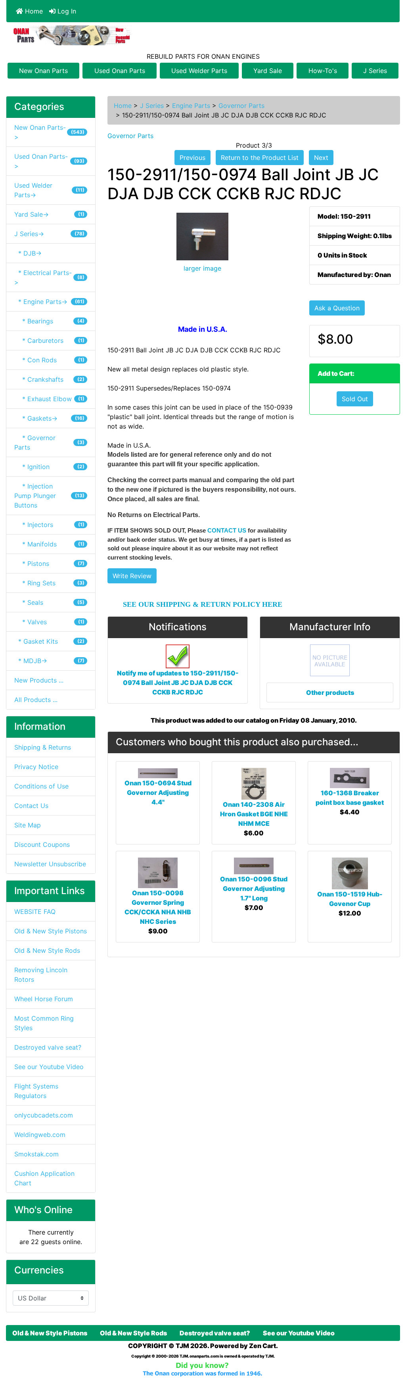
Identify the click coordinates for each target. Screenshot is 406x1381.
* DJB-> (28, 253)
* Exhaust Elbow (49, 399)
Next (321, 158)
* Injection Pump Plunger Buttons (49, 495)
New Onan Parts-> (49, 132)
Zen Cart (262, 1346)
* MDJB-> (49, 661)
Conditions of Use (41, 786)
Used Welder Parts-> (49, 190)
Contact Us (31, 806)
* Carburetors (49, 340)
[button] (391, 1341)
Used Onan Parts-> (49, 161)
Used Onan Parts (119, 71)
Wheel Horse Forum (43, 999)
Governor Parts (241, 106)
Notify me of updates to (178, 682)
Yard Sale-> (49, 214)
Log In (66, 11)
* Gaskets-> (49, 418)
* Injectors (49, 525)
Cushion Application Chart (44, 1178)
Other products (330, 692)
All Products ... (35, 700)
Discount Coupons (42, 844)
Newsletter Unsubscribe (50, 864)
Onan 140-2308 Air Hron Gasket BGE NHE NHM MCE (254, 813)
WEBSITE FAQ (35, 912)
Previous (192, 158)
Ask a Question (337, 308)
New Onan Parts (43, 71)
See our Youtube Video (49, 1067)
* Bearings (49, 321)
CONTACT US (226, 530)
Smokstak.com (36, 1154)
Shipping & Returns (42, 747)
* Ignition (49, 467)
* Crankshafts (49, 379)
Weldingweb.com (39, 1135)
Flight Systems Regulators (36, 1091)
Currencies (39, 1270)
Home (33, 11)
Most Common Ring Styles (44, 1023)
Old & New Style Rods (47, 950)
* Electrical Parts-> (49, 277)
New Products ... (38, 680)
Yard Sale (267, 71)
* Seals (49, 602)
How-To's (322, 71)
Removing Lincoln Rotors (40, 974)
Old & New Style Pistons (50, 931)
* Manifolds (49, 544)
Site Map (27, 825)
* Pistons (49, 563)
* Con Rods (49, 360)
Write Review (132, 576)
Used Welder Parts (199, 71)
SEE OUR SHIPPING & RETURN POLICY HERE (202, 604)
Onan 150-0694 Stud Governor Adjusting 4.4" (158, 792)
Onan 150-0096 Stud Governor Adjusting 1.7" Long (253, 888)
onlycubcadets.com (43, 1115)
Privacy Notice (36, 767)
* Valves (49, 622)
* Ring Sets (49, 583)
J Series (375, 71)
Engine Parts (191, 106)
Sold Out (355, 399)
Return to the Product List (260, 158)
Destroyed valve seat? (47, 1047)
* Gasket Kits (49, 641)
